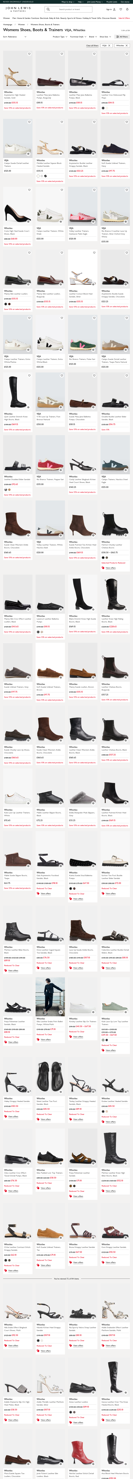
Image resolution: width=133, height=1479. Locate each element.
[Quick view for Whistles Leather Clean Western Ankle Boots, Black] (93, 740)
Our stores (125, 2)
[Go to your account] (114, 9)
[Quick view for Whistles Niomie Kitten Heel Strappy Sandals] (61, 1318)
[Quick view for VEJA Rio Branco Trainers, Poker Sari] (93, 350)
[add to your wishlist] (29, 54)
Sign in (109, 9)
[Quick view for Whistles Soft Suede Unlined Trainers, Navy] (126, 154)
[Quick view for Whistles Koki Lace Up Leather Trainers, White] (28, 803)
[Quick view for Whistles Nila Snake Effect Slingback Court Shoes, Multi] (28, 1318)
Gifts (99, 18)
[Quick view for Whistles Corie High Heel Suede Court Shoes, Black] (28, 222)
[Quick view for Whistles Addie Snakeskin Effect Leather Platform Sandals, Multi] (126, 1318)
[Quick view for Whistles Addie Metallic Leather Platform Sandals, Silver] (61, 1392)
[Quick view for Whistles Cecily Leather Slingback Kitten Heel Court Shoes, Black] (93, 470)
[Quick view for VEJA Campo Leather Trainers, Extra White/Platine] (28, 350)
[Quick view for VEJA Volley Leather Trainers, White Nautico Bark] (61, 535)
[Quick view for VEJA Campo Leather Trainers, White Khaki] (61, 222)
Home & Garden (24, 18)
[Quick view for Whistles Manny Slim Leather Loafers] (28, 284)
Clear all (92, 45)
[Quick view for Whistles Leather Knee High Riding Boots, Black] (126, 609)
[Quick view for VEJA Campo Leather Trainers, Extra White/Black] (61, 350)
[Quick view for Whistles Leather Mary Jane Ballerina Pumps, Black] (93, 85)
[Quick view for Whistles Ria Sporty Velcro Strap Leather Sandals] (93, 1318)
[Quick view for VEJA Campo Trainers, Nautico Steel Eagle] (126, 470)
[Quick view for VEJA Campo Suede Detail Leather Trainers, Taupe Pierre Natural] (126, 350)
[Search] (48, 9)
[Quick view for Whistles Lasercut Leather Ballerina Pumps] (61, 609)
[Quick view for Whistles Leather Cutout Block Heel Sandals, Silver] (93, 284)
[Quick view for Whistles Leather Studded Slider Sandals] (28, 470)
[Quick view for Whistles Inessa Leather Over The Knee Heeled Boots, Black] (126, 1392)
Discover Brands (109, 18)
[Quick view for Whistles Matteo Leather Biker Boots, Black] (28, 940)
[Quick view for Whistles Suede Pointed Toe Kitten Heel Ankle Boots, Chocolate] (93, 535)
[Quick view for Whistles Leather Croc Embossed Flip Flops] (126, 85)
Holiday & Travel (89, 18)
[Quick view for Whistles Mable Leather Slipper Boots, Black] (61, 803)
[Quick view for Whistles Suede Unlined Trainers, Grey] (28, 678)
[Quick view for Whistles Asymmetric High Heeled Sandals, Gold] (28, 85)
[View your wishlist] (120, 9)
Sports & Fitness (74, 18)
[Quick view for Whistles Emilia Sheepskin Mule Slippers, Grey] (93, 803)
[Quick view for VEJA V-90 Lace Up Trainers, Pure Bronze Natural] (61, 407)
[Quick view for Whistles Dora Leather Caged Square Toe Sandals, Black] (61, 940)
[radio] (103, 108)
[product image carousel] (17, 70)
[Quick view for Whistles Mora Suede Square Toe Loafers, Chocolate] (28, 1464)
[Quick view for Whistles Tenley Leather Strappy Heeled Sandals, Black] (93, 1092)
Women (6, 18)
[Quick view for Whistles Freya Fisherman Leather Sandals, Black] (28, 1012)
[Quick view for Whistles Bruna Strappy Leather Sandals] (93, 1238)
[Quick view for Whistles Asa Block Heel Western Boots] (126, 1464)
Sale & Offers (124, 18)
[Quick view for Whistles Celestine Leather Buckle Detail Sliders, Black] (126, 940)
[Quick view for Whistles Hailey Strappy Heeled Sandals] (28, 1092)
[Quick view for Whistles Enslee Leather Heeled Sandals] (126, 1092)
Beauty (63, 18)
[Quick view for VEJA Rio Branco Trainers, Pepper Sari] (61, 470)
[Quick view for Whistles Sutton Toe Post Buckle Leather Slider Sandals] (126, 866)
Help (80, 2)
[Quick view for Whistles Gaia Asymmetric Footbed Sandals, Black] (61, 866)
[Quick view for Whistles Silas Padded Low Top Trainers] (61, 1163)
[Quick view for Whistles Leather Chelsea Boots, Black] (126, 740)
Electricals (44, 18)
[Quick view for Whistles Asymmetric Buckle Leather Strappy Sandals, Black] (93, 154)
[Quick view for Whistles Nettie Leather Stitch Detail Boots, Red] (93, 1464)
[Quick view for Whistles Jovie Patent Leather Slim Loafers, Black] (61, 1464)
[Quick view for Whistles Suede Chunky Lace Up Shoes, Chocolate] (28, 740)
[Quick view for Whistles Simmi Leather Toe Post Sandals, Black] (61, 1092)
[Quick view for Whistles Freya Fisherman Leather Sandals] (93, 1163)
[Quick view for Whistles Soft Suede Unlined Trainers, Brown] (61, 678)
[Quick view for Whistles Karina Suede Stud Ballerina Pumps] (93, 866)
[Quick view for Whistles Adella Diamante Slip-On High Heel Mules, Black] (28, 1392)
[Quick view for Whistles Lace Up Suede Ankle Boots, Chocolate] (93, 940)
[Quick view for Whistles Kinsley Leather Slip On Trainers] (93, 1012)
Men (14, 18)
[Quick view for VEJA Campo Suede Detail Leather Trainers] (28, 154)
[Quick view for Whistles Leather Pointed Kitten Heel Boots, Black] (126, 803)
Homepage (7, 24)
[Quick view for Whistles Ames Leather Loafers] (93, 1392)
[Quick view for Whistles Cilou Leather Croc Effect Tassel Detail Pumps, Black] (28, 1163)
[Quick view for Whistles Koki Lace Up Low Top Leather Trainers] (126, 1012)
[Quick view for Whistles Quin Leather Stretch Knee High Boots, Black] (28, 407)
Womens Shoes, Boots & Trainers (45, 24)
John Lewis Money (94, 2)
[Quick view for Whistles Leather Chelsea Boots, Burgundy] (126, 678)
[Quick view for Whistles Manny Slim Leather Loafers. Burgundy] (61, 284)
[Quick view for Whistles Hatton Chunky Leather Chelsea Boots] (126, 535)
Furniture (35, 18)
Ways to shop (67, 2)
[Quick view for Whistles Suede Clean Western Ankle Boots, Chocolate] (28, 535)
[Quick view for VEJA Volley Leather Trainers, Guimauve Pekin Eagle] (93, 222)
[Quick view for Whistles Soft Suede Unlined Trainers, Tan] (61, 1238)
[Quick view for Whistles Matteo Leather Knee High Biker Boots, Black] (126, 1163)
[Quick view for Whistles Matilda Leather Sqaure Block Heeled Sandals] (61, 154)
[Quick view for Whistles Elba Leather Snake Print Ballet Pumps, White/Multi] (61, 1012)
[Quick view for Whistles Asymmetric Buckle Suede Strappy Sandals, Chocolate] (126, 284)
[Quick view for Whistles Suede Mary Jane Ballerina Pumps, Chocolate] (93, 407)
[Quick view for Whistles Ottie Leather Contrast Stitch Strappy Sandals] (28, 1238)
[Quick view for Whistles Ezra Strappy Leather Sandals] (126, 1238)
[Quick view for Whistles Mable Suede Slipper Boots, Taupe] (28, 866)
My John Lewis (112, 2)
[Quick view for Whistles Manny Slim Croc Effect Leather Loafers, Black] (28, 609)
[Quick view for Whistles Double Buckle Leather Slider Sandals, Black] (126, 407)
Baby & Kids (54, 18)
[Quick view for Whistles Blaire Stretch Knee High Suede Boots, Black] (93, 609)
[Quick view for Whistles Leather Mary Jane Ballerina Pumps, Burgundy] (61, 85)
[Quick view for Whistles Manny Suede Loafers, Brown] (93, 678)
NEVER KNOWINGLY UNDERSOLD (18, 2)
